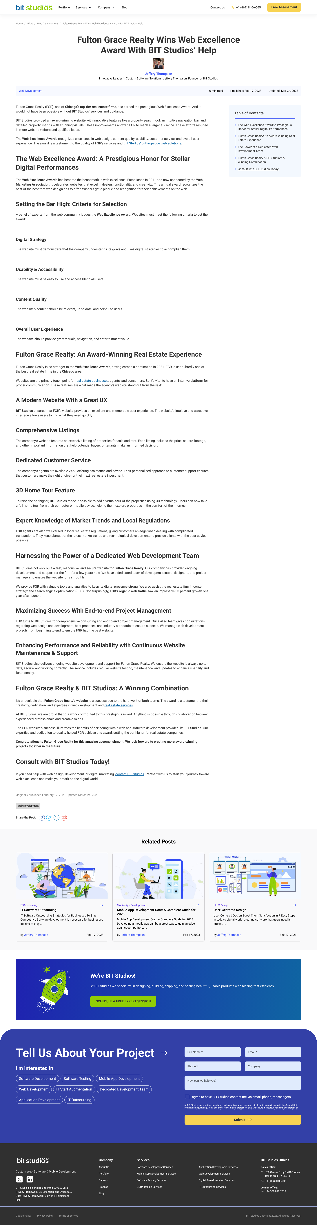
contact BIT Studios (129, 774)
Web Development (30, 90)
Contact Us (217, 7)
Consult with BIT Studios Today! (258, 169)
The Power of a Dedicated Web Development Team (258, 149)
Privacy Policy (45, 1215)
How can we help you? (201, 1080)
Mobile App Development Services (156, 1173)
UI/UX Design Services (149, 1187)
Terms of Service (68, 1215)
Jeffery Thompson (158, 74)
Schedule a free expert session (123, 1001)
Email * (252, 1052)
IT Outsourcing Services (212, 1187)
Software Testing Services (151, 1180)
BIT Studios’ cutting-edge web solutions (152, 143)
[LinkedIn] (29, 1179)
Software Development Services (155, 1167)
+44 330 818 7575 (275, 1191)
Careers (103, 1180)
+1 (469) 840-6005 (275, 1181)
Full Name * (195, 1052)
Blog (124, 7)
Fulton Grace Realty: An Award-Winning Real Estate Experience (266, 138)
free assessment (284, 7)
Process (103, 1187)
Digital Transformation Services (217, 1180)
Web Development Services (214, 1173)
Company (104, 7)
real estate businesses (91, 381)
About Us (104, 1167)
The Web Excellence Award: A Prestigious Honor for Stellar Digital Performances (265, 127)
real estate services (118, 705)
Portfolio (64, 7)
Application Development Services (218, 1167)
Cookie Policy (23, 1215)
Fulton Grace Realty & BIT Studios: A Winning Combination (261, 160)
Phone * (192, 1066)
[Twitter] (19, 1179)
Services (81, 7)
